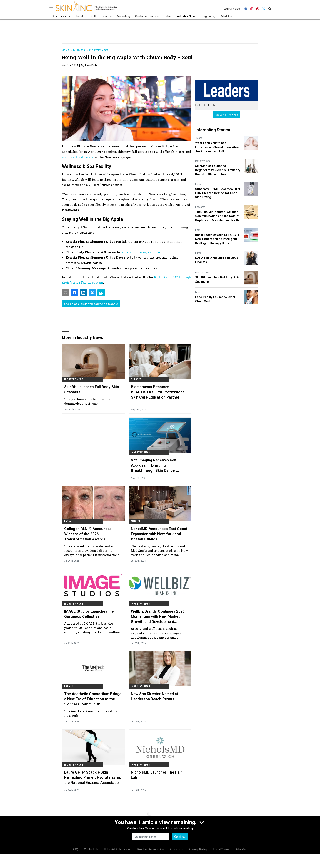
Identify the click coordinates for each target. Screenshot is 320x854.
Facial (68, 521)
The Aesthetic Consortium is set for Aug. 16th (91, 713)
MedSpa (135, 521)
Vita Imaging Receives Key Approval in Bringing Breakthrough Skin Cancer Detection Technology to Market (158, 465)
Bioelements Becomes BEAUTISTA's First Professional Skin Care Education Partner (158, 392)
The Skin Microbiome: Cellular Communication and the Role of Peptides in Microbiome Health (217, 216)
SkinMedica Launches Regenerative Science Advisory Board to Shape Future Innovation (217, 170)
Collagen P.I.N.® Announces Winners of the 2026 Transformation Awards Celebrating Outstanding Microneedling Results (88, 534)
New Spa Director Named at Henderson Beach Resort (154, 696)
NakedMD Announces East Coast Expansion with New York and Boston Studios (159, 534)
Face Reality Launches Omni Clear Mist (215, 299)
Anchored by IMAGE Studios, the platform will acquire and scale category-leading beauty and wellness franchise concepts (93, 627)
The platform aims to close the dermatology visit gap (87, 401)
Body (197, 230)
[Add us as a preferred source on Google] (101, 292)
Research (200, 207)
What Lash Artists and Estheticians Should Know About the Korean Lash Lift (218, 147)
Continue (180, 836)
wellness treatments (78, 157)
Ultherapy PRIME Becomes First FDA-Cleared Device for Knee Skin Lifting (217, 193)
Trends (198, 138)
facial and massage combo (140, 252)
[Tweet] (92, 292)
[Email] (65, 292)
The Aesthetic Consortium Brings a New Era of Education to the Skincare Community (92, 699)
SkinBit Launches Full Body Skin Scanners (217, 279)
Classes (136, 379)
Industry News (98, 50)
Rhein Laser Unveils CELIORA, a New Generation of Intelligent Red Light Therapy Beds (217, 239)
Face (197, 292)
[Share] (74, 292)
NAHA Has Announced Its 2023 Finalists (216, 260)
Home (65, 50)
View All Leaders (226, 115)
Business (79, 50)
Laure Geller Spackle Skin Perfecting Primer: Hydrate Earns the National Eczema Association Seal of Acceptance (92, 777)
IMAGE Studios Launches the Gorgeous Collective (89, 614)
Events (68, 686)
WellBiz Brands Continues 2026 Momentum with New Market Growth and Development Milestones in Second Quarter (157, 616)
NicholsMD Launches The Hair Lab (156, 775)
